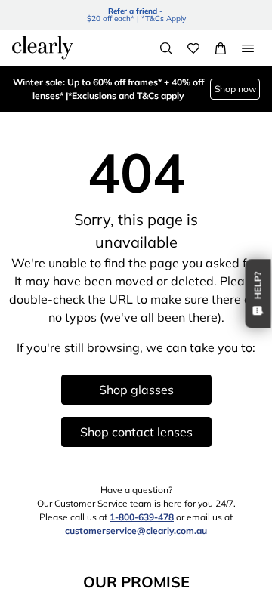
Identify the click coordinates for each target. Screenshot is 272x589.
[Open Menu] (248, 48)
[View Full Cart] (221, 48)
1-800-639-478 (142, 517)
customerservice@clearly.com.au (136, 530)
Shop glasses (136, 389)
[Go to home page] (42, 47)
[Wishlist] (193, 48)
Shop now (235, 88)
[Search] (166, 48)
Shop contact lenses (136, 431)
